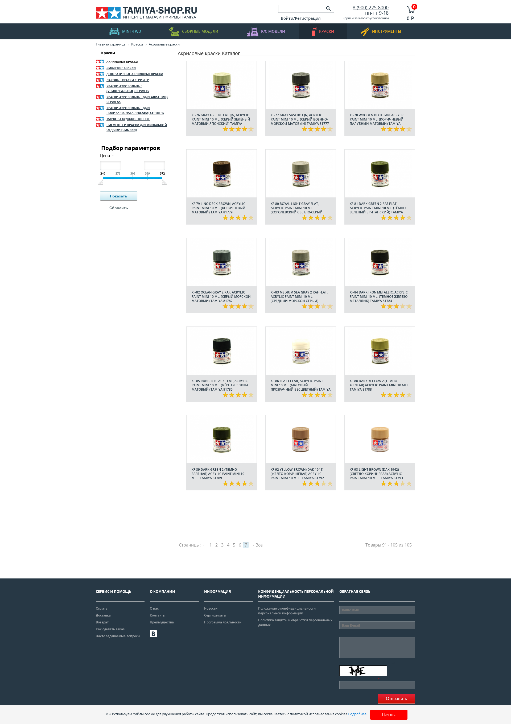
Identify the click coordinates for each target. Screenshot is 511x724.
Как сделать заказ (110, 629)
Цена (105, 155)
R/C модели (273, 31)
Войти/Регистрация (301, 18)
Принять (388, 715)
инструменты (386, 31)
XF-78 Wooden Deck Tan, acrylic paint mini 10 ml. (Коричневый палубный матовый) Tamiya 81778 (377, 121)
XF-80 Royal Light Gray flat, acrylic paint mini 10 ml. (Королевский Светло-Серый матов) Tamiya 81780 (297, 210)
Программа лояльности (222, 622)
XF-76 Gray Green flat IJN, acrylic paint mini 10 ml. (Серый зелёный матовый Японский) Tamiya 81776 (221, 121)
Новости (210, 608)
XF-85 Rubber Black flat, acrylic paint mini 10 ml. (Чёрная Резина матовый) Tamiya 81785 (220, 385)
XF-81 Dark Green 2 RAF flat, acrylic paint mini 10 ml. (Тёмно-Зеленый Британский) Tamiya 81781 (378, 210)
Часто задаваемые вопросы (118, 636)
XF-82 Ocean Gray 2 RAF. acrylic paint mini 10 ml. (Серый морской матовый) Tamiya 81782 (221, 296)
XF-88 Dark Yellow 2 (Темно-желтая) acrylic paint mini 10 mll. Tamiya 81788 (379, 385)
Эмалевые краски (121, 68)
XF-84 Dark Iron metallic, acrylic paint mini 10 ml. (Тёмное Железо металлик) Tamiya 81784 (379, 296)
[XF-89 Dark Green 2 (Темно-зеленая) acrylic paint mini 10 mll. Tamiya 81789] (222, 439)
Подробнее (357, 713)
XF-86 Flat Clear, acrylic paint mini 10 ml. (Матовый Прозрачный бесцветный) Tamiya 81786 (301, 387)
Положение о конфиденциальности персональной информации (287, 610)
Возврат (102, 622)
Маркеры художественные (128, 119)
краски (326, 31)
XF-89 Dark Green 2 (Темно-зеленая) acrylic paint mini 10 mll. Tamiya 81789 (218, 473)
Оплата (102, 608)
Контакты (158, 615)
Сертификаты (215, 615)
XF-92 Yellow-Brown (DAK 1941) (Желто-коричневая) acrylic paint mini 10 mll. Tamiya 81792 (297, 473)
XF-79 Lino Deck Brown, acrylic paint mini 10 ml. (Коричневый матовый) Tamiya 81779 (218, 207)
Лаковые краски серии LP (127, 80)
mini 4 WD (131, 31)
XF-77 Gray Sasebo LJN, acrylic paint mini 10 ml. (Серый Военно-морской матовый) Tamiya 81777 (300, 119)
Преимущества (162, 622)
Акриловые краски (122, 62)
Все (259, 545)
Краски (108, 52)
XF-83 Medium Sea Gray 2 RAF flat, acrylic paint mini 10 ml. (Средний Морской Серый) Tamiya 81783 (299, 298)
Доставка (103, 615)
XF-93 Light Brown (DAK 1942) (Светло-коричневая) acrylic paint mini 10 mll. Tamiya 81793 (376, 473)
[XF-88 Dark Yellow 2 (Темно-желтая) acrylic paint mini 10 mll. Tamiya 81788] (380, 351)
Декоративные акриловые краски (134, 74)
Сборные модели (200, 31)
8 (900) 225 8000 (371, 7)
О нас (154, 608)
